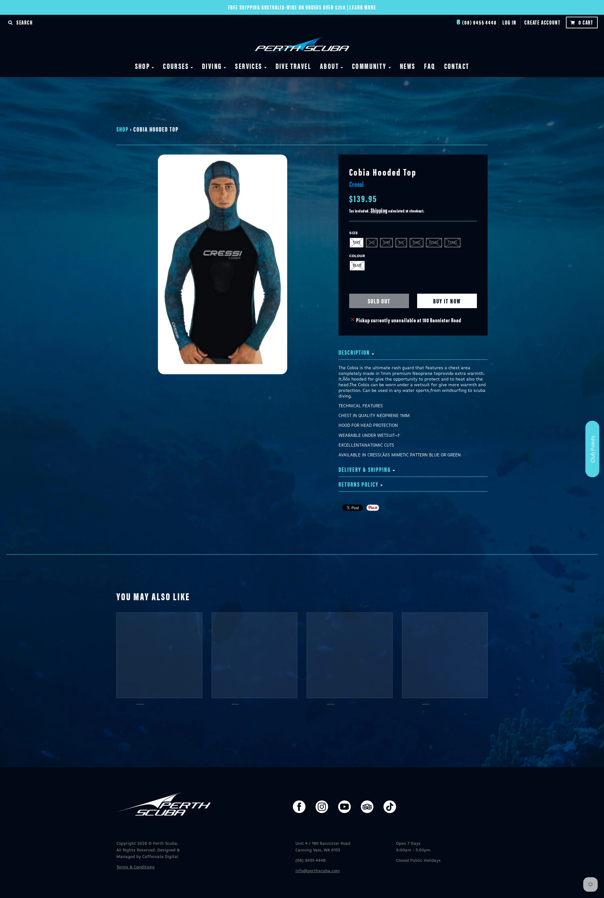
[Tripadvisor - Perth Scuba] (367, 806)
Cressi (356, 183)
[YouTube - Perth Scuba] (344, 806)
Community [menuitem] (369, 65)
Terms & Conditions (135, 867)
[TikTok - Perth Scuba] (389, 806)
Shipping (379, 210)
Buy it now (447, 300)
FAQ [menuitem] (429, 65)
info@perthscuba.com (317, 871)
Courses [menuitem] (176, 65)
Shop (122, 128)
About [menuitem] (329, 65)
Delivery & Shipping (364, 469)
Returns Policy (358, 484)
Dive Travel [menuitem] (293, 65)
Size (353, 233)
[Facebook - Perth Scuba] (299, 806)
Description (354, 352)
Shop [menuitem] (142, 65)
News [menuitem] (408, 65)
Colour (357, 256)
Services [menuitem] (248, 65)
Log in (509, 22)
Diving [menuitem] (212, 65)
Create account (542, 22)
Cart (586, 22)
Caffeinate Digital (160, 857)
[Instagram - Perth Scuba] (322, 806)
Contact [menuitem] (456, 65)
